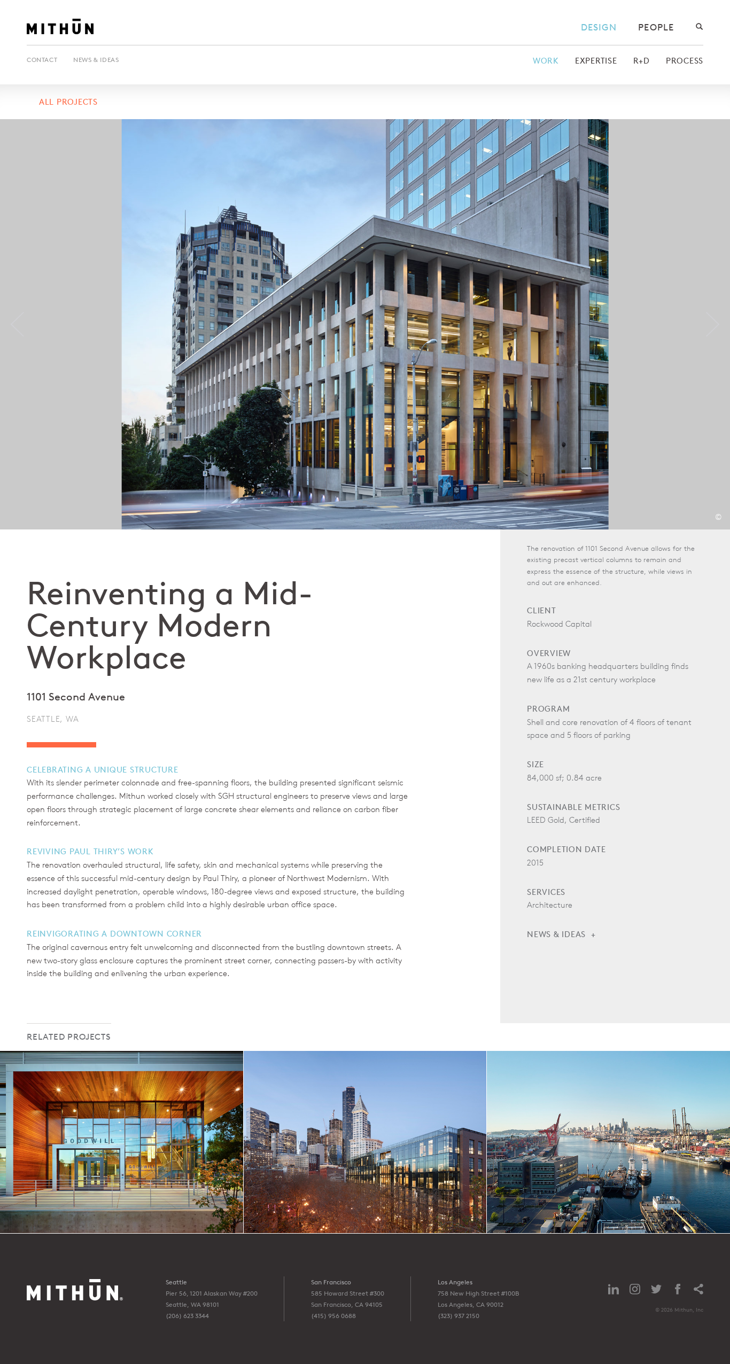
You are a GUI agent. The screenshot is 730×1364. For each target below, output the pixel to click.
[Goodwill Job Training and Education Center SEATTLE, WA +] (121, 1142)
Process (684, 61)
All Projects (68, 102)
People (656, 27)
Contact (42, 60)
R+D (641, 61)
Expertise (596, 61)
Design (599, 27)
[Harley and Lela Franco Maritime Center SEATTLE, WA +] (608, 1142)
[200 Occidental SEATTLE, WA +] (365, 1142)
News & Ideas (96, 60)
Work (546, 61)
